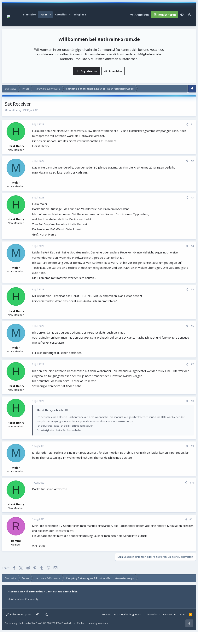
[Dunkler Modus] (189, 14)
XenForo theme (85, 623)
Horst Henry (15, 110)
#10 (191, 482)
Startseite (29, 14)
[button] (50, 14)
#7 (192, 364)
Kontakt (106, 614)
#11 (191, 519)
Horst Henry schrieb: (50, 410)
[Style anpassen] (182, 14)
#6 (192, 326)
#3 (192, 197)
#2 (192, 161)
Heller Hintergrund (20, 614)
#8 (192, 401)
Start (183, 614)
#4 (192, 246)
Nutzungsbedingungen (127, 614)
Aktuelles (61, 14)
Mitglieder (80, 14)
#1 (192, 124)
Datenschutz (152, 614)
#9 (192, 446)
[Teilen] (187, 124)
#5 (192, 289)
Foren (44, 14)
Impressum (169, 614)
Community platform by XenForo (38, 623)
